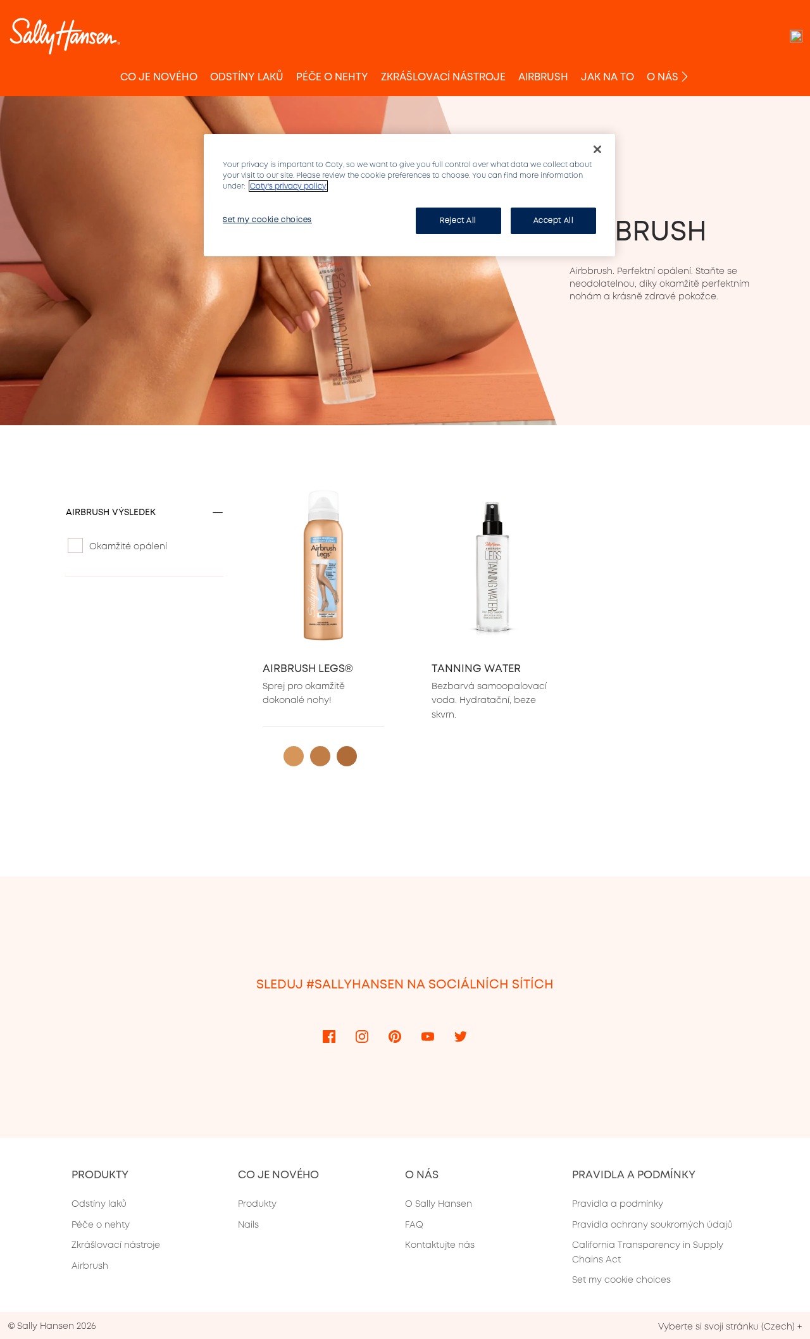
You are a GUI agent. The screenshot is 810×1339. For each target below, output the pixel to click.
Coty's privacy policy (288, 186)
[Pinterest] (395, 1036)
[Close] (597, 149)
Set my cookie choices (621, 1279)
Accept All (553, 220)
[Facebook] (329, 1036)
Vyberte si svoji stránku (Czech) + (730, 1326)
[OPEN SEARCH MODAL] (796, 36)
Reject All (458, 220)
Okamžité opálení (128, 546)
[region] (409, 195)
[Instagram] (362, 1036)
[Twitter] (460, 1036)
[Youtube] (427, 1036)
